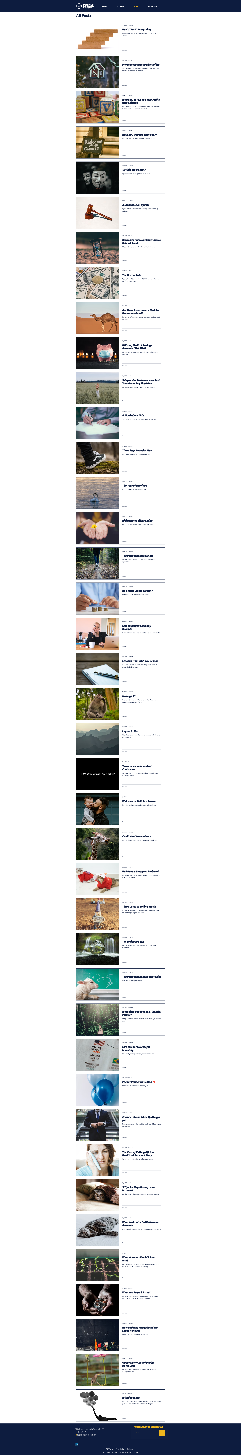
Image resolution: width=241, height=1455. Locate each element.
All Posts (84, 15)
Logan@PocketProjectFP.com (86, 1434)
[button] (162, 16)
